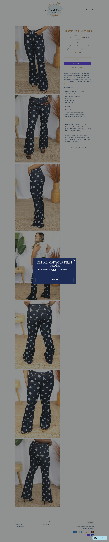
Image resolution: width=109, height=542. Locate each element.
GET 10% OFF (54, 280)
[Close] (74, 260)
